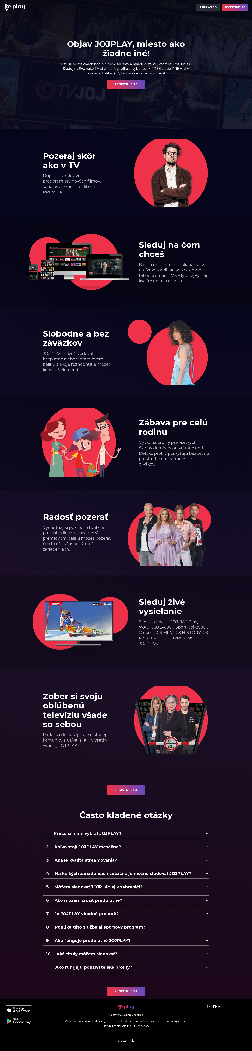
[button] (126, 833)
